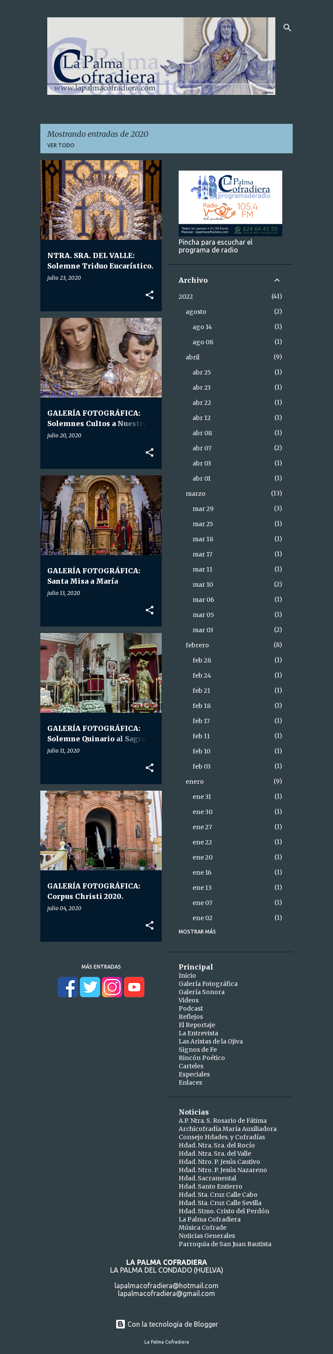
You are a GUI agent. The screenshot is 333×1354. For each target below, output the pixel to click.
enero (195, 781)
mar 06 (203, 600)
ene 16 (202, 872)
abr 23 (202, 387)
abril (192, 357)
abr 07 (202, 448)
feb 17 (201, 721)
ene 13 (202, 888)
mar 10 (203, 584)
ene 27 (202, 827)
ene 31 (202, 797)
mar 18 (203, 539)
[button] (149, 295)
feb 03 (202, 766)
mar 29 (203, 509)
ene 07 (202, 903)
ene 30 (202, 812)
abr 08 (202, 433)
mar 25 (203, 524)
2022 (186, 297)
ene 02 (202, 918)
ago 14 (202, 327)
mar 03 (203, 630)
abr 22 (202, 403)
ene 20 (202, 857)
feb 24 (202, 675)
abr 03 (202, 463)
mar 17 (202, 554)
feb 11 (201, 736)
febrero (197, 645)
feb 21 (201, 691)
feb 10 (201, 751)
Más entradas (101, 966)
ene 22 (202, 842)
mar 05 (203, 615)
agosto (196, 312)
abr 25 (202, 372)
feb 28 (202, 660)
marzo (196, 494)
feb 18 (202, 706)
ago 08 (203, 342)
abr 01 (202, 478)
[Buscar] (287, 27)
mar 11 (202, 569)
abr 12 (202, 418)
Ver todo (61, 145)
